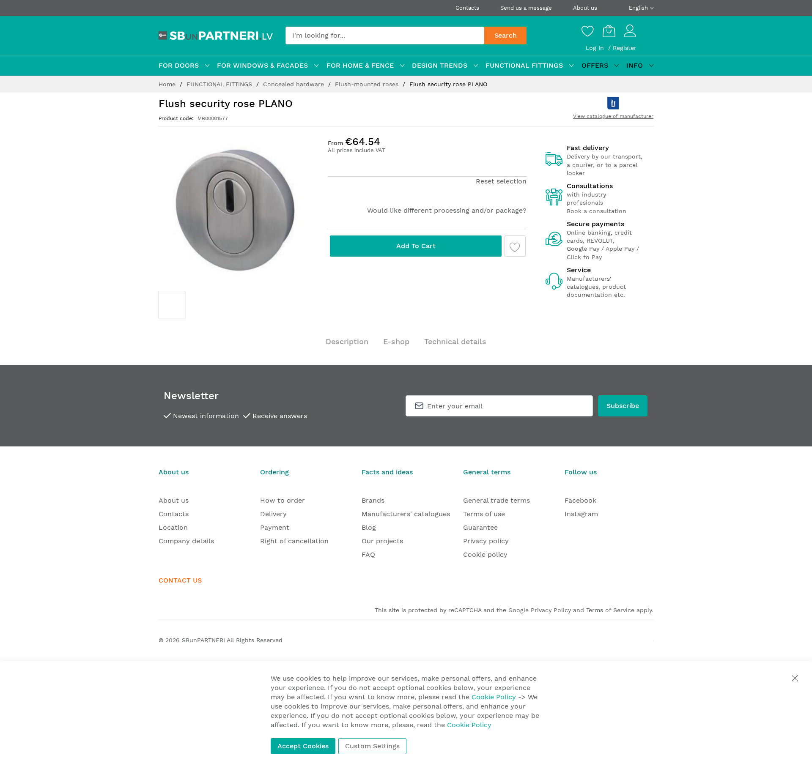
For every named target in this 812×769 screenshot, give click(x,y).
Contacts (467, 8)
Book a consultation (596, 211)
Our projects (382, 541)
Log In (596, 47)
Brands (373, 500)
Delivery (273, 514)
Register (624, 47)
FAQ (368, 554)
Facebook (580, 500)
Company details (186, 541)
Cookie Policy (494, 697)
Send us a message (526, 8)
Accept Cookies (303, 746)
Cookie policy (485, 554)
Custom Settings (372, 746)
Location (173, 527)
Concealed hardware (294, 84)
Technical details (455, 341)
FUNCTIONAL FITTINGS (220, 84)
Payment (274, 527)
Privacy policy (486, 541)
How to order (282, 500)
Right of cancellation (294, 541)
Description (347, 341)
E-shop (396, 341)
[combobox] (384, 35)
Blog (369, 527)
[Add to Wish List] (515, 246)
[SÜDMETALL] (613, 103)
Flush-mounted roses (368, 84)
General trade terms (496, 500)
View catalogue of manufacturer (613, 116)
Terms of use (484, 514)
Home (168, 84)
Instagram (581, 514)
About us (585, 8)
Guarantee (480, 527)
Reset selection (501, 181)
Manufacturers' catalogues (406, 514)
